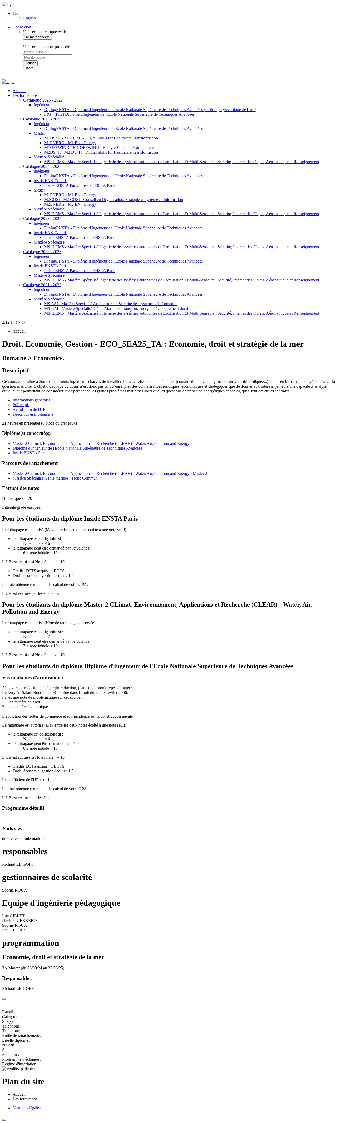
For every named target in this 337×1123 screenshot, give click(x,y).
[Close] (4, 999)
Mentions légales (27, 1108)
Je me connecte (37, 37)
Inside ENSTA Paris (50, 180)
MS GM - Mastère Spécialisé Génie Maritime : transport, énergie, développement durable (118, 308)
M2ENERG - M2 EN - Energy (70, 204)
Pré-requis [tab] (21, 404)
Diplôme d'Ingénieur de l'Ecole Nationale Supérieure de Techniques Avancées (77, 448)
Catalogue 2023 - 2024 (42, 218)
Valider (30, 63)
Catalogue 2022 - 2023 (42, 251)
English (29, 18)
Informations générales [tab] (31, 400)
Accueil (19, 90)
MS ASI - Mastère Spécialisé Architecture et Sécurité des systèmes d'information (110, 303)
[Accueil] (8, 4)
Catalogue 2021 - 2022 (42, 285)
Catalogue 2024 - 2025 (42, 166)
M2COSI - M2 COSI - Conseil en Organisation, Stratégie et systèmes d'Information (113, 199)
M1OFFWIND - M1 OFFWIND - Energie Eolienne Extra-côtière (99, 147)
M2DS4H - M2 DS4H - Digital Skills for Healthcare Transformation (101, 152)
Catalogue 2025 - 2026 (42, 119)
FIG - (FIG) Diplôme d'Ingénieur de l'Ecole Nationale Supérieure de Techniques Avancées (119, 114)
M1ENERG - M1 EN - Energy (70, 142)
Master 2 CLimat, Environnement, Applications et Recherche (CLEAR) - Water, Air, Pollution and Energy (101, 443)
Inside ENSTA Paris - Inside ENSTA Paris (79, 185)
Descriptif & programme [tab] (33, 414)
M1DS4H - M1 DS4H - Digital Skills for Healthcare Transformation (101, 138)
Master (39, 133)
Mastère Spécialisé (49, 157)
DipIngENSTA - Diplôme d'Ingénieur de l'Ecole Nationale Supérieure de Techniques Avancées (123, 128)
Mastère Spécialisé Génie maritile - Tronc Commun (55, 478)
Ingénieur (41, 105)
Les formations (25, 95)
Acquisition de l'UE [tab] (29, 409)
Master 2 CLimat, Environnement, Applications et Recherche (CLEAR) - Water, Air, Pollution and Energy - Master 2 (110, 473)
